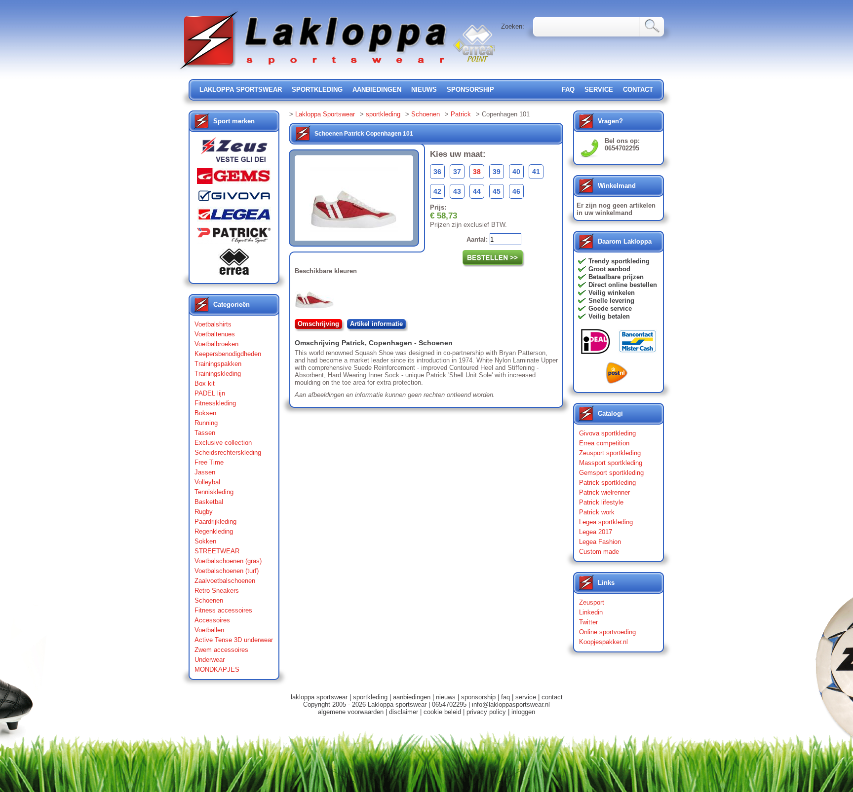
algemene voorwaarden (351, 712)
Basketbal (208, 501)
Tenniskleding (213, 492)
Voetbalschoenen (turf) (226, 571)
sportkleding (317, 89)
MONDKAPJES (216, 669)
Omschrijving (318, 323)
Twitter (588, 622)
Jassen (204, 472)
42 (437, 191)
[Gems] (234, 178)
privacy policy (486, 712)
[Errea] (234, 264)
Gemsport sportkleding (611, 472)
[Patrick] (234, 238)
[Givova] (234, 198)
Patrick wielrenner (604, 492)
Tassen (204, 432)
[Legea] (234, 217)
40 (516, 172)
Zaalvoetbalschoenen (224, 580)
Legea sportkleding (606, 522)
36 (437, 172)
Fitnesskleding (215, 403)
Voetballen (209, 630)
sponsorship (470, 89)
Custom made (599, 551)
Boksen (205, 413)
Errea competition (604, 443)
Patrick (461, 114)
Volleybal (207, 482)
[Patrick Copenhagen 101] (316, 297)
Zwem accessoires (221, 649)
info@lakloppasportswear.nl (511, 704)
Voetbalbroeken (216, 344)
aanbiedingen (376, 89)
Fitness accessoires (223, 610)
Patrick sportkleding (607, 482)
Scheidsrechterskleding (227, 452)
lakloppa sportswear (240, 89)
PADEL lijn (209, 393)
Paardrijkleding (215, 521)
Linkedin (591, 612)
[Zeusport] (234, 152)
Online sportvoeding (607, 632)
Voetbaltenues (214, 334)
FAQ (568, 89)
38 (477, 172)
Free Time (209, 462)
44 (477, 191)
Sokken (205, 541)
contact (638, 89)
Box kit (204, 383)
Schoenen (208, 600)
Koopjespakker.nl (603, 642)
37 (457, 172)
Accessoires (212, 620)
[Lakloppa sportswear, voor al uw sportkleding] (314, 70)
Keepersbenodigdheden (227, 354)
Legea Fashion (600, 541)
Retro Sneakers (216, 590)
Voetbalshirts (213, 324)
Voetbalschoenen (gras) (228, 561)
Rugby (203, 511)
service (598, 89)
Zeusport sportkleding (610, 453)
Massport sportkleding (610, 463)
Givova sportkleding (607, 433)
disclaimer (403, 712)
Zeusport (591, 602)
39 (497, 172)
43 (457, 191)
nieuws (424, 89)
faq (505, 697)
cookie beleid (442, 712)
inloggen (523, 712)
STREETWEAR (216, 551)
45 (497, 191)
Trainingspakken (217, 363)
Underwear (209, 659)
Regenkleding (213, 531)
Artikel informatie (376, 323)
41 (536, 172)
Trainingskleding (217, 373)
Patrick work (597, 512)
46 (516, 191)
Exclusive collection (223, 442)
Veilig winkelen (611, 292)
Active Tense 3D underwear (233, 640)
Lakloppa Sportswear (325, 114)
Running (206, 423)
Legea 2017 (595, 532)
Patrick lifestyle (601, 502)
